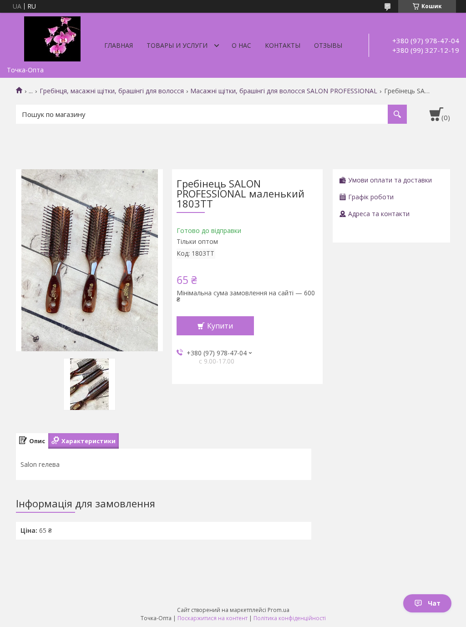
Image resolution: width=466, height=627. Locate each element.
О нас (241, 45)
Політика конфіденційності (289, 618)
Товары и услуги (177, 45)
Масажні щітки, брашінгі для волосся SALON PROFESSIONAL (283, 91)
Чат (434, 603)
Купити (220, 326)
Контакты (282, 45)
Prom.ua (278, 610)
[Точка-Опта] (52, 37)
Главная (118, 45)
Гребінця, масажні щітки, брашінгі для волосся (112, 91)
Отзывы (328, 45)
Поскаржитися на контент (212, 618)
